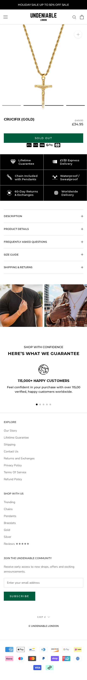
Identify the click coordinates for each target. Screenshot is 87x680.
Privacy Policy (13, 465)
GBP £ (41, 617)
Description (13, 216)
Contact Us (11, 451)
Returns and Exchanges (19, 458)
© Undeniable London (44, 625)
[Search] (74, 17)
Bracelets (10, 523)
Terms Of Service (15, 472)
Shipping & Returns (18, 267)
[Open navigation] (5, 17)
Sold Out (43, 138)
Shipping (9, 445)
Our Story (10, 431)
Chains (8, 509)
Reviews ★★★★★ (16, 544)
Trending (9, 502)
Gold (7, 530)
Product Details (16, 229)
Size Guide (11, 254)
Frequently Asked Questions (25, 241)
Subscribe (19, 596)
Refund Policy (13, 479)
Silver (7, 537)
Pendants (10, 516)
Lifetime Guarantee (16, 438)
